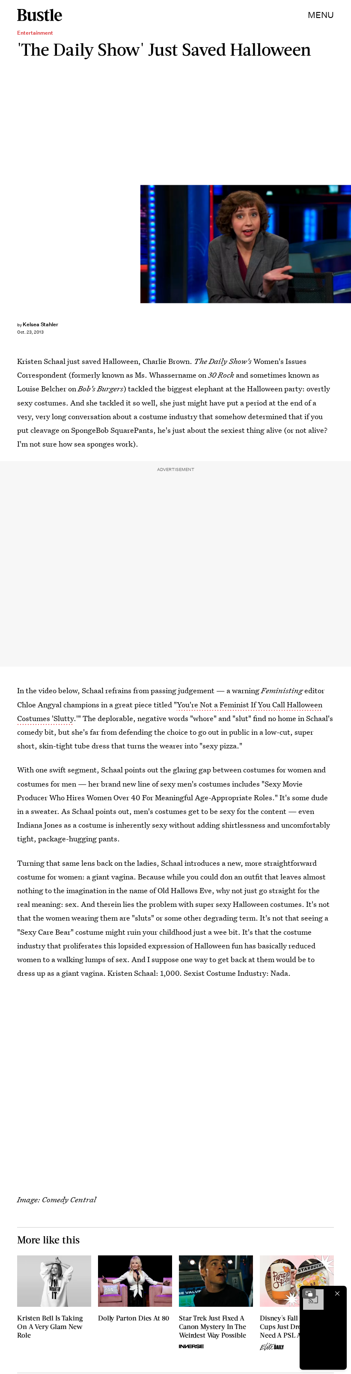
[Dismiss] (337, 1293)
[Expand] (309, 1293)
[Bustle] (39, 15)
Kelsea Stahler (40, 324)
